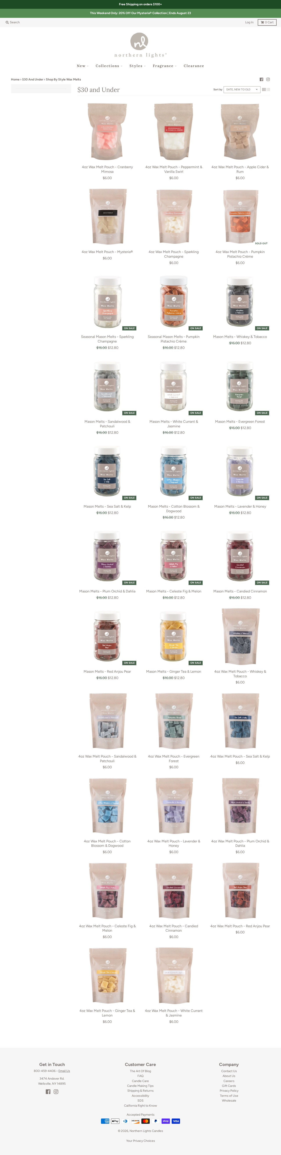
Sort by (217, 89)
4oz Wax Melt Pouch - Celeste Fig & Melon (107, 928)
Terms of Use (229, 1096)
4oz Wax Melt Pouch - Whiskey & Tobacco (240, 673)
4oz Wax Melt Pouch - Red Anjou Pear (240, 926)
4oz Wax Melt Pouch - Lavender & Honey (173, 843)
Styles (136, 66)
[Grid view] (264, 89)
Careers (228, 1081)
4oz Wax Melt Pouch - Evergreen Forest (173, 758)
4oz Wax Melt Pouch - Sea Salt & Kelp (240, 756)
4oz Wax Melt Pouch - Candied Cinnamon (173, 928)
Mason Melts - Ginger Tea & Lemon (173, 671)
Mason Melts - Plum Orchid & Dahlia (107, 591)
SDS (140, 1100)
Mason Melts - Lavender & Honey (240, 506)
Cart (266, 21)
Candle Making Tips (140, 1086)
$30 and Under (32, 79)
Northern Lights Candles (146, 1131)
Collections (107, 66)
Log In (249, 22)
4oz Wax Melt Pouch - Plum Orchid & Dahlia (240, 843)
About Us (229, 1076)
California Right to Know (140, 1106)
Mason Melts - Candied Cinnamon (240, 591)
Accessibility (140, 1096)
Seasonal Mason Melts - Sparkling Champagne (107, 339)
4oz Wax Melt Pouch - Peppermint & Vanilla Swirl (173, 169)
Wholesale (229, 1100)
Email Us (64, 1071)
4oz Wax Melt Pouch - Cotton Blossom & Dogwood (107, 843)
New (81, 66)
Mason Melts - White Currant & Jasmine (174, 423)
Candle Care (140, 1081)
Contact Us (229, 1071)
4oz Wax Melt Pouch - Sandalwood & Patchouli (107, 758)
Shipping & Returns (140, 1091)
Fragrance (163, 66)
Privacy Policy (229, 1091)
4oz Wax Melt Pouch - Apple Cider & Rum (240, 169)
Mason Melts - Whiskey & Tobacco (240, 337)
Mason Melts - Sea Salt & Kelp (107, 506)
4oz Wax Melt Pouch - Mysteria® (107, 252)
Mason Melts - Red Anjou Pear (107, 671)
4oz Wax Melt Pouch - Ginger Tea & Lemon (107, 1013)
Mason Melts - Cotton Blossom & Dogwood (174, 508)
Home (15, 79)
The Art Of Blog (140, 1071)
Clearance (194, 66)
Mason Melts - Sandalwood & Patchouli (107, 423)
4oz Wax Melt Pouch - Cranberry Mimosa (107, 169)
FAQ (140, 1076)
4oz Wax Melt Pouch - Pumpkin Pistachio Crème (240, 254)
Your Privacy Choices (140, 1141)
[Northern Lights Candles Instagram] (268, 79)
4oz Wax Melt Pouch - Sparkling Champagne (174, 254)
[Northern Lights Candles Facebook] (261, 79)
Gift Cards (229, 1086)
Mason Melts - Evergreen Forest (240, 421)
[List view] (268, 89)
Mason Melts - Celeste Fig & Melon (173, 591)
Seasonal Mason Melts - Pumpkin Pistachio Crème (174, 339)
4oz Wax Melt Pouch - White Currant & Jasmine (174, 1013)
